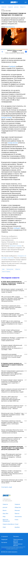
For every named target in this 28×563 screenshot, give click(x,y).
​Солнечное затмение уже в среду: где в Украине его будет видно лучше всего (12, 481)
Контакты (4, 542)
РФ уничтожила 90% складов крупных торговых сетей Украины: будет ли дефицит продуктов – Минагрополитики (12, 299)
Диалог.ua (4, 548)
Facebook (12, 66)
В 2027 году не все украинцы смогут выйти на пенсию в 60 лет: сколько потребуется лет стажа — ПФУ (12, 323)
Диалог (2, 9)
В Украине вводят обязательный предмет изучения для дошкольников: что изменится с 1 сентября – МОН (12, 347)
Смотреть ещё (6, 487)
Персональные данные (18, 540)
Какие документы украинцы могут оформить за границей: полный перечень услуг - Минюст (12, 407)
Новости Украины (6, 271)
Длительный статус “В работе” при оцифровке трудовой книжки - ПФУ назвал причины (12, 415)
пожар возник (13, 143)
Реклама (16, 536)
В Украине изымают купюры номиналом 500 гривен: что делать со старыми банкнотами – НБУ (12, 315)
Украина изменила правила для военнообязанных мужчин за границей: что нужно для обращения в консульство (11, 439)
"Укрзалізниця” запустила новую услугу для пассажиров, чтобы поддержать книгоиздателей (11, 465)
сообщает (16, 228)
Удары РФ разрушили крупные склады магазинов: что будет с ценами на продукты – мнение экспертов (11, 456)
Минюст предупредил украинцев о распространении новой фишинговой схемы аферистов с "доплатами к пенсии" (12, 373)
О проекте (4, 536)
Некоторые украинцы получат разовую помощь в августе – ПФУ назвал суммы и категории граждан (12, 423)
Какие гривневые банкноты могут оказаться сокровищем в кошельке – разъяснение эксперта (12, 431)
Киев (3, 269)
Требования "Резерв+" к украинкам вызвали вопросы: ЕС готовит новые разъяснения (12, 339)
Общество (17, 269)
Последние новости (10, 278)
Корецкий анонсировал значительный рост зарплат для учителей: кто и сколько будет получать (11, 356)
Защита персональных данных (17, 544)
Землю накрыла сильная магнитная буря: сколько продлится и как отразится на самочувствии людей (12, 390)
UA (25, 2)
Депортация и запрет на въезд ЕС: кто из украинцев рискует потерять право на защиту (12, 290)
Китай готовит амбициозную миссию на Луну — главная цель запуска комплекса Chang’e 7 (11, 331)
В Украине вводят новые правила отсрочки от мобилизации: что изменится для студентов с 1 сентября (12, 382)
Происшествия (9, 269)
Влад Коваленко (10, 27)
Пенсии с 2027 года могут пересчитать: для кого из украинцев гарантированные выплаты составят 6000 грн (10, 399)
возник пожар (6, 117)
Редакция (4, 539)
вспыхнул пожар (15, 246)
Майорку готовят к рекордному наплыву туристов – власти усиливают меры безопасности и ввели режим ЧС (12, 473)
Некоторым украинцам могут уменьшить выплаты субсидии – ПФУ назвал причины (11, 307)
